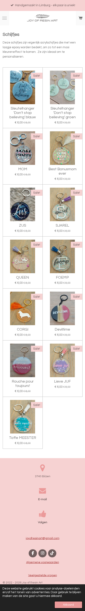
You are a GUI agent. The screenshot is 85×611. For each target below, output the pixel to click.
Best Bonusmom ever (62, 171)
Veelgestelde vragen (42, 575)
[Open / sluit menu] (4, 18)
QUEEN (22, 277)
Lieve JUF (62, 381)
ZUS (22, 225)
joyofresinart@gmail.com (42, 538)
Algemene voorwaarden (42, 562)
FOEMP (62, 277)
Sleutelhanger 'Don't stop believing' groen (62, 112)
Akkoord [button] (68, 604)
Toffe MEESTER (22, 438)
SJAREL (62, 225)
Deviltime (62, 329)
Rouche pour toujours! (23, 383)
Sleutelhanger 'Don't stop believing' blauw (22, 112)
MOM (22, 169)
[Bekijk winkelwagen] (80, 18)
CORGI (22, 329)
